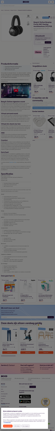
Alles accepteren (8, 426)
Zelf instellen (17, 426)
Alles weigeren (25, 426)
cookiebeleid (7, 422)
